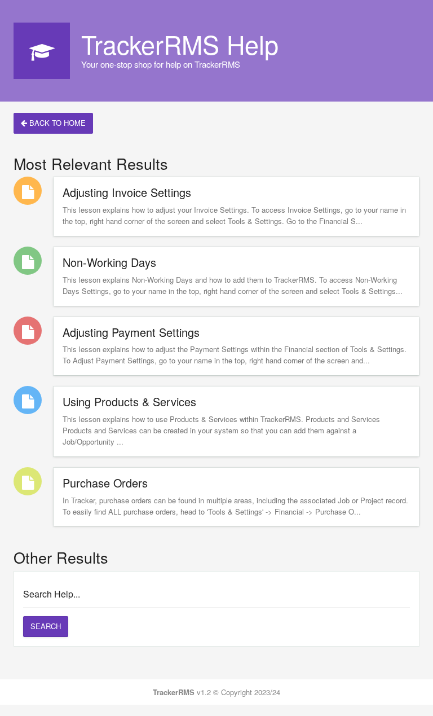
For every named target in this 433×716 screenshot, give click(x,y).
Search (45, 626)
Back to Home (56, 122)
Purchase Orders (105, 483)
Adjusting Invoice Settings (127, 192)
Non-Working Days (109, 262)
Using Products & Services (129, 401)
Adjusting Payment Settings (131, 332)
